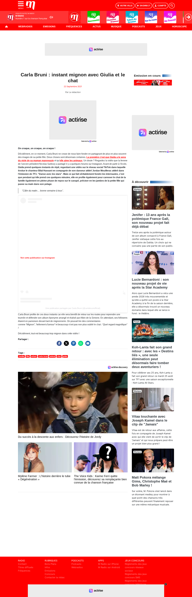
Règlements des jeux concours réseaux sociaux (136, 567)
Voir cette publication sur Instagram (37, 258)
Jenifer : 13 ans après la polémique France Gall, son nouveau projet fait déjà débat (151, 220)
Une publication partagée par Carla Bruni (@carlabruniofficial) (72, 308)
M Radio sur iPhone (108, 564)
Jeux (158, 26)
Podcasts (138, 26)
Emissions (49, 26)
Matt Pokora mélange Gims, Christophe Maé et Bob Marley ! (151, 481)
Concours (50, 574)
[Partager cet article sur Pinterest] (73, 344)
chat (59, 356)
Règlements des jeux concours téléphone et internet (136, 584)
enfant (34, 356)
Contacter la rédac (55, 577)
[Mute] (51, 17)
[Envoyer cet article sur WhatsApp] (80, 344)
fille (27, 356)
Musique (116, 26)
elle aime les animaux (71, 160)
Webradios (25, 26)
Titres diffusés (25, 567)
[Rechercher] (172, 5)
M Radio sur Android (109, 567)
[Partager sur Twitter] (65, 344)
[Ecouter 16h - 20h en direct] (153, 82)
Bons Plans (50, 564)
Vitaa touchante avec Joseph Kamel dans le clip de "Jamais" (149, 420)
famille (21, 356)
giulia (65, 356)
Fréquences (74, 26)
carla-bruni (43, 356)
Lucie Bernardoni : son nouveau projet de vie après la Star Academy (150, 283)
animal (52, 356)
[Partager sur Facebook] (58, 344)
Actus (97, 26)
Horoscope (179, 26)
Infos (47, 567)
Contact (22, 564)
